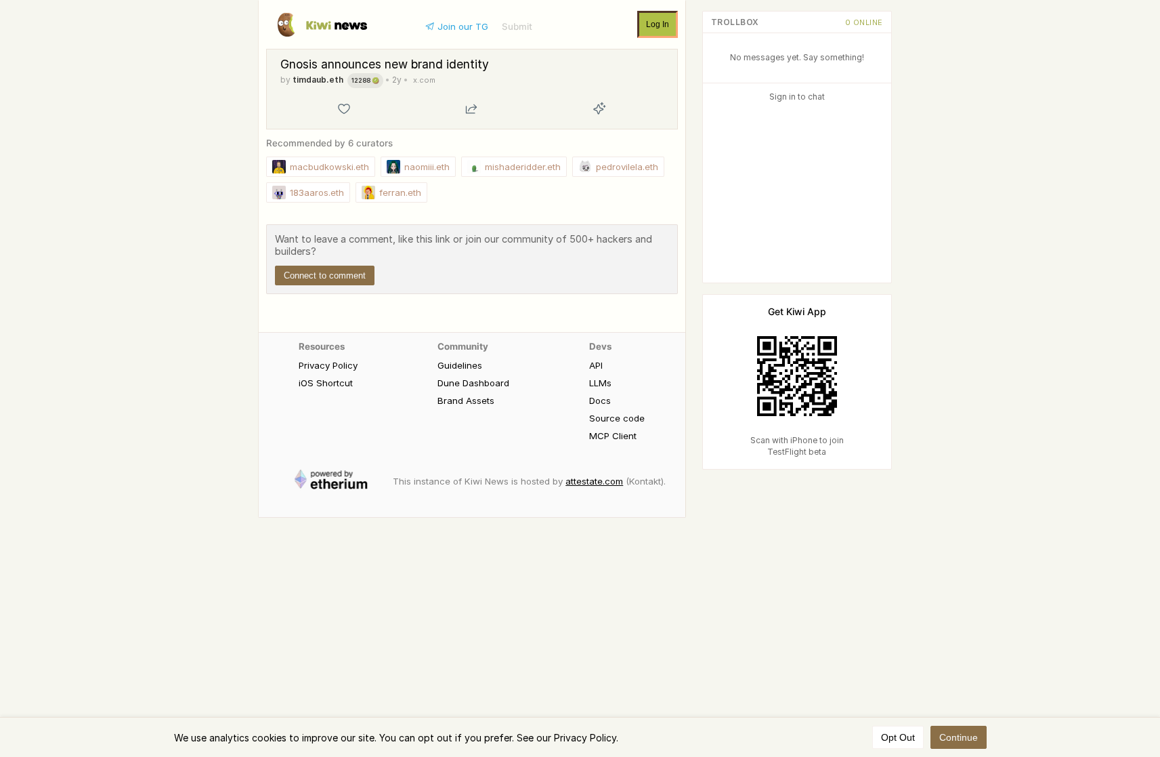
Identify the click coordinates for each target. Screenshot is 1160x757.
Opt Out (898, 737)
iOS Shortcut (326, 382)
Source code (617, 418)
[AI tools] (599, 108)
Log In (657, 24)
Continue (958, 737)
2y (397, 80)
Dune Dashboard (473, 382)
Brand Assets (465, 400)
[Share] (471, 108)
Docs (600, 400)
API (596, 365)
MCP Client (613, 435)
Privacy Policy (328, 365)
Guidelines (459, 365)
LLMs (600, 382)
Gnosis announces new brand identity (384, 64)
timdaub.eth (318, 80)
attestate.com (594, 481)
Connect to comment (325, 275)
